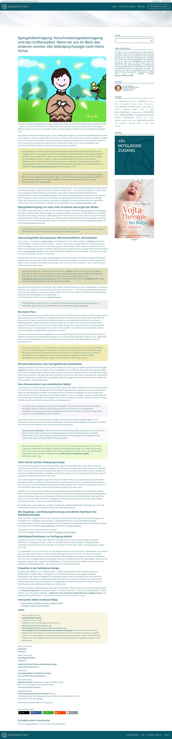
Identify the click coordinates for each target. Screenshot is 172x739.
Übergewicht (118, 126)
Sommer (118, 120)
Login (166, 735)
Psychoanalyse (127, 115)
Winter (139, 123)
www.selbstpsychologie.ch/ (28, 667)
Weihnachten (132, 123)
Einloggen (157, 1)
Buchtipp (117, 106)
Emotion (138, 107)
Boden (152, 104)
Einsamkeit (131, 107)
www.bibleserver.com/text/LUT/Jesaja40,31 (39, 279)
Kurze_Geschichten (122, 112)
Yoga (147, 123)
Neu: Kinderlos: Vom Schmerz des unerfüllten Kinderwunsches (20, 1)
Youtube (31, 532)
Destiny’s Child (46, 241)
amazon (40, 699)
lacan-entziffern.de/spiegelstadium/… (32, 676)
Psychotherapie (128, 117)
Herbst (149, 106)
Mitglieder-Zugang (158, 7)
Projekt (76, 306)
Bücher (141, 7)
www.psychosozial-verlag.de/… (29, 687)
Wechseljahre (123, 123)
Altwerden (133, 101)
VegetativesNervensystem (145, 120)
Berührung (133, 104)
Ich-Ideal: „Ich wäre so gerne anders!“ (36, 606)
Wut (143, 123)
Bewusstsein (140, 104)
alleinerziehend (124, 101)
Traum (134, 120)
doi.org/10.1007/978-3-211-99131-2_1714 (37, 625)
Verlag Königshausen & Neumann (45, 166)
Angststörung (141, 101)
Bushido (91, 241)
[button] (24, 712)
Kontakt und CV (154, 735)
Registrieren (166, 1)
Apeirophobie (151, 101)
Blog (114, 7)
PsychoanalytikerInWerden (144, 115)
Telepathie (128, 120)
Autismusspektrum (125, 104)
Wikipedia (89, 279)
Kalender (126, 109)
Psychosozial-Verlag (83, 203)
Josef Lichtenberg (48, 526)
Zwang (152, 123)
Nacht (116, 115)
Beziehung (147, 104)
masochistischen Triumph (33, 251)
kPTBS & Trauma (147, 109)
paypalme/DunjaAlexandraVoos (124, 75)
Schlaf (145, 117)
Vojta (116, 123)
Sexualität (151, 117)
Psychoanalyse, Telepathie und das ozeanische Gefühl (42, 603)
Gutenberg (83, 306)
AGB (142, 735)
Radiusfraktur (139, 117)
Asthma (117, 104)
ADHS (116, 101)
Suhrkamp (22, 651)
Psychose (118, 117)
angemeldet (30, 724)
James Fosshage (74, 526)
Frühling (144, 106)
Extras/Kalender (127, 7)
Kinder (134, 109)
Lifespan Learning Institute (66, 532)
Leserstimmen (132, 735)
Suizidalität (123, 120)
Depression (123, 107)
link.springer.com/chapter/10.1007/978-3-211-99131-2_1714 (44, 628)
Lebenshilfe (149, 112)
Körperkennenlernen (137, 112)
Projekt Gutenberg (54, 297)
